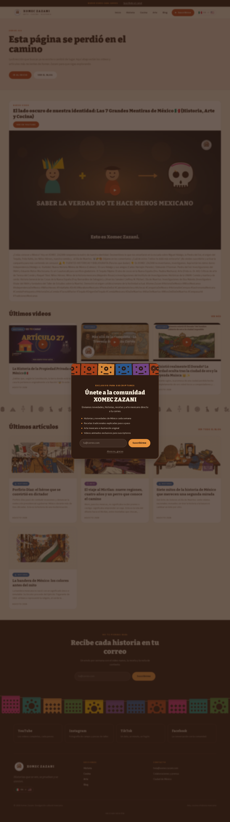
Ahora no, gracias (115, 451)
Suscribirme (139, 443)
